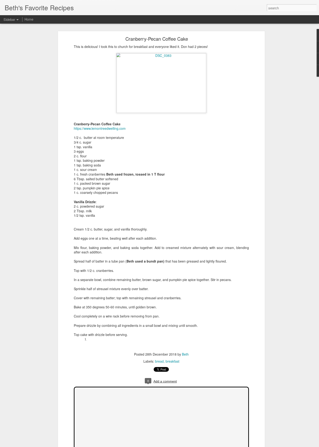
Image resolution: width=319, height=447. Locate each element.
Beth (185, 354)
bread (159, 361)
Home (29, 19)
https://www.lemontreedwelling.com (100, 128)
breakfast (172, 361)
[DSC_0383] (161, 55)
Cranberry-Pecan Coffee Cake (156, 38)
